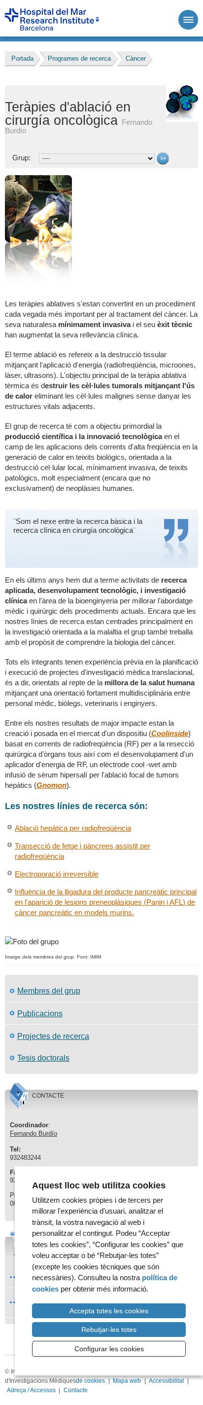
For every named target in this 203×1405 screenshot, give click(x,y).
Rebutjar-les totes (108, 1329)
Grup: (22, 158)
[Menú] (188, 20)
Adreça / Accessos (31, 1390)
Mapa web (127, 1380)
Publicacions (40, 1013)
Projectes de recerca (53, 1036)
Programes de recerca (79, 58)
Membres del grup (48, 990)
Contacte (76, 1390)
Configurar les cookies (109, 1349)
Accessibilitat (166, 1380)
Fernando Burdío (33, 1133)
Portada (22, 58)
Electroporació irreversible (57, 874)
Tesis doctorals (43, 1057)
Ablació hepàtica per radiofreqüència (73, 828)
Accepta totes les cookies (108, 1311)
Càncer (136, 58)
